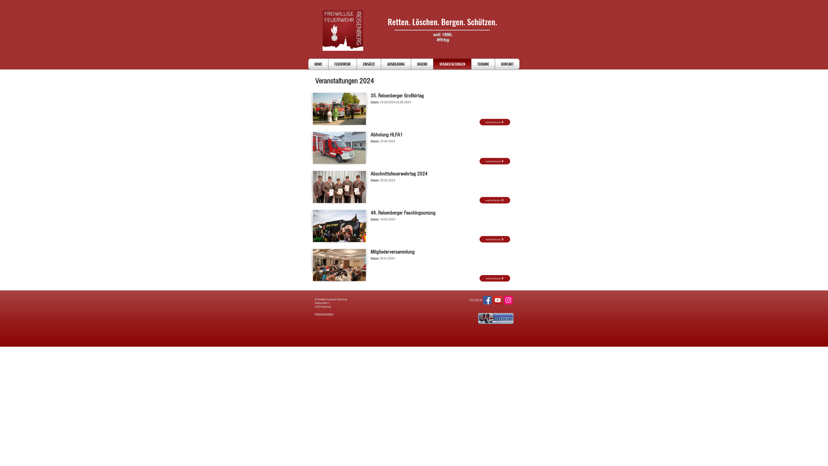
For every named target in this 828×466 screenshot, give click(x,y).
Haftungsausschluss (324, 314)
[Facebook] (487, 300)
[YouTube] (498, 300)
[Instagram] (508, 300)
